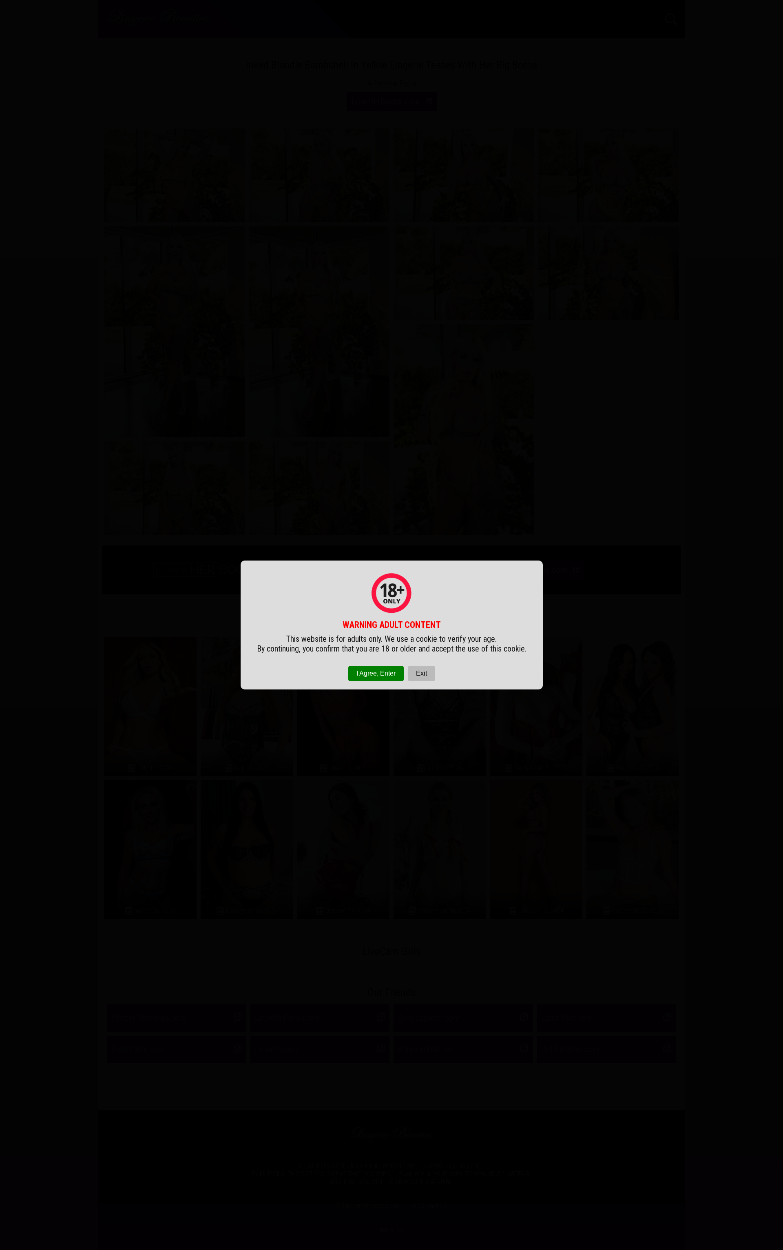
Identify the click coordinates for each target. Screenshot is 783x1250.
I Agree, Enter (376, 673)
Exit (421, 673)
